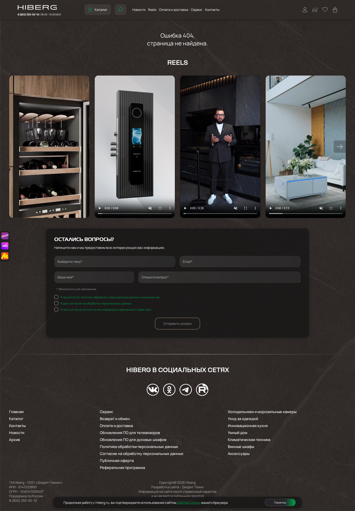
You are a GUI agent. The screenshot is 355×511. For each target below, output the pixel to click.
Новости (138, 9)
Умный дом (237, 432)
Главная (16, 411)
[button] (340, 146)
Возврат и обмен (115, 418)
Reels (152, 9)
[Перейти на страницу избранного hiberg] (325, 9)
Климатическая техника (249, 439)
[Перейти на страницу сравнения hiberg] (314, 9)
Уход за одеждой (243, 418)
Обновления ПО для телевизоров (130, 432)
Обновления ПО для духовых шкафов (133, 439)
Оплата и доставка (173, 9)
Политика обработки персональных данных (139, 446)
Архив (14, 439)
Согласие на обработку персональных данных (141, 453)
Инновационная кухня (248, 425)
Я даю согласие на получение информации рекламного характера (105, 309)
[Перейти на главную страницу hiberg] (39, 8)
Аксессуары (238, 453)
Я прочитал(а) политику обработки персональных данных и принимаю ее (110, 297)
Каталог (101, 9)
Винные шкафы (241, 446)
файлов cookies (189, 502)
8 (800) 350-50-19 (39, 14)
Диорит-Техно (193, 487)
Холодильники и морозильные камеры (262, 411)
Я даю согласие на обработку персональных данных (95, 303)
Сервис (196, 9)
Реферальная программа (122, 467)
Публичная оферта (117, 460)
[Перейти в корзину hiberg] (335, 9)
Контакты (212, 9)
